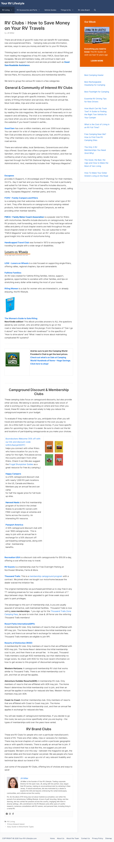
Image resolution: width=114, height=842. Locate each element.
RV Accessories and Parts (27, 10)
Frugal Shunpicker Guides (21, 464)
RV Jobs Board (84, 10)
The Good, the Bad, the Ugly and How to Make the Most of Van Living (96, 163)
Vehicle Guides (50, 10)
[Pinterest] (7, 814)
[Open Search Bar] (95, 10)
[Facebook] (13, 814)
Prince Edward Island (15, 824)
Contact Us (85, 838)
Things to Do (66, 10)
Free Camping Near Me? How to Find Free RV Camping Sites (95, 137)
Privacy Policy (97, 838)
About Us (60, 838)
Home (52, 838)
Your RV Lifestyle (12, 3)
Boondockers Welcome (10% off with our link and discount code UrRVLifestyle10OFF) (23, 441)
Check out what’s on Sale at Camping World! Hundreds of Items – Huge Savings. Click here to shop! (50, 360)
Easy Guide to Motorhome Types (20, 827)
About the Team (72, 838)
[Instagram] (10, 814)
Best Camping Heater (94, 75)
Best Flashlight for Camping (96, 92)
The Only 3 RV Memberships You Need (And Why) (95, 150)
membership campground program (45, 576)
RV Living (6, 10)
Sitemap (108, 838)
